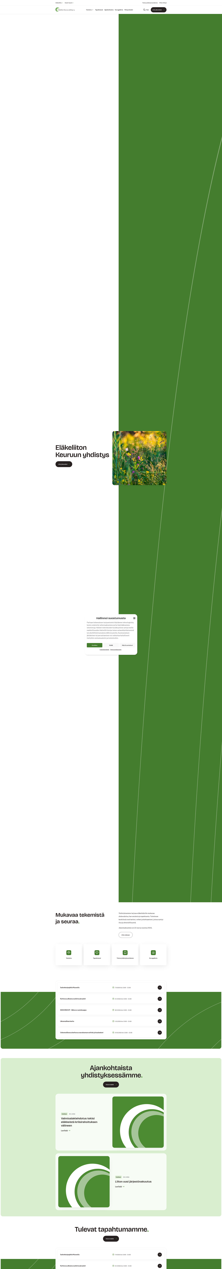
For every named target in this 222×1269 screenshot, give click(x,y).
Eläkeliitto (59, 3)
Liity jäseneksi (157, 10)
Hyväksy (94, 645)
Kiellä (111, 645)
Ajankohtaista (109, 10)
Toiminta (89, 10)
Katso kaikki (110, 1084)
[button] (134, 618)
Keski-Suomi (68, 3)
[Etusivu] (66, 9)
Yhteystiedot (128, 10)
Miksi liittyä (162, 3)
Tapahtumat (99, 10)
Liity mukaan (125, 935)
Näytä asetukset (127, 645)
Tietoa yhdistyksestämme (150, 3)
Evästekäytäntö (104, 649)
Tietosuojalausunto (115, 649)
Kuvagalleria (119, 10)
